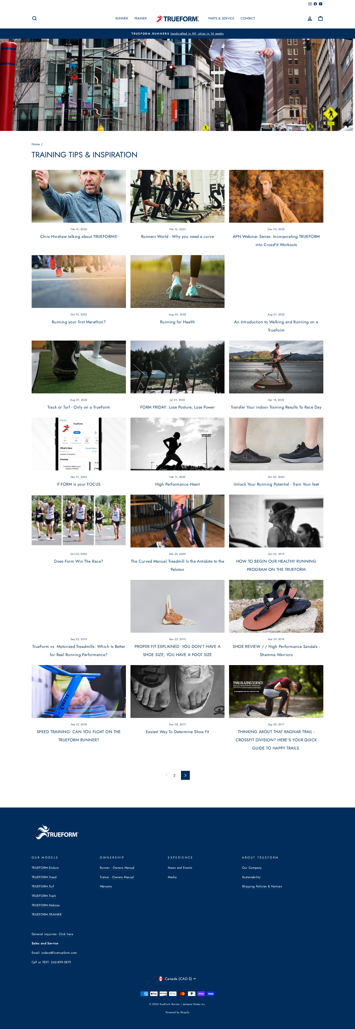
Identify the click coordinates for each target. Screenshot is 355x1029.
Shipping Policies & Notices (262, 886)
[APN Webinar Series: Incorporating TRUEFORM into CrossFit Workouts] (276, 196)
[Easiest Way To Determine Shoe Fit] (177, 691)
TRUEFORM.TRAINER (47, 914)
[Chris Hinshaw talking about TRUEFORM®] (79, 196)
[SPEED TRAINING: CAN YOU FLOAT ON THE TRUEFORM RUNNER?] (79, 691)
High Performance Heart (177, 484)
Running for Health (177, 322)
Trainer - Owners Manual (117, 877)
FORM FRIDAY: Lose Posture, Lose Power (177, 407)
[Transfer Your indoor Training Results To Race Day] (276, 367)
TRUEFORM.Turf (43, 886)
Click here (66, 934)
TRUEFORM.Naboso (46, 905)
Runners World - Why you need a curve (177, 237)
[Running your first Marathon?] (79, 281)
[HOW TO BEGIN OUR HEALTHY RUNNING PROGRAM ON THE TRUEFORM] (276, 521)
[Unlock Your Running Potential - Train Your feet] (276, 444)
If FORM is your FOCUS (78, 484)
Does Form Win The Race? (78, 561)
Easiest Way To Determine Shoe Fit (177, 732)
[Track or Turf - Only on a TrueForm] (79, 367)
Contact (248, 18)
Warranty (106, 886)
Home (36, 144)
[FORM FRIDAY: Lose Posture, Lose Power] (177, 367)
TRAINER (140, 18)
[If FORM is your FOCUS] (79, 444)
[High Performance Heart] (177, 444)
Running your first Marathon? (79, 322)
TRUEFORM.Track (44, 896)
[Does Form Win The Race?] (79, 521)
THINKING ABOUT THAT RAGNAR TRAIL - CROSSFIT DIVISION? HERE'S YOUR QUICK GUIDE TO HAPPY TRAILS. (276, 740)
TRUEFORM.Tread (44, 877)
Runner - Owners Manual (118, 867)
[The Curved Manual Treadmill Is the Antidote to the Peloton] (177, 521)
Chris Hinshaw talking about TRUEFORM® (79, 237)
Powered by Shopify (177, 1012)
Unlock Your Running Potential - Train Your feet (276, 484)
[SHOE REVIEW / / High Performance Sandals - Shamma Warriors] (276, 606)
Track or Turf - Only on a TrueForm (78, 407)
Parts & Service (221, 18)
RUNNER (121, 18)
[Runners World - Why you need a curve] (177, 196)
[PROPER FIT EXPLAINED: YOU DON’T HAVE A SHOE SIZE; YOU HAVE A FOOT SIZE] (177, 606)
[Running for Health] (177, 281)
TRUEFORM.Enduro (45, 867)
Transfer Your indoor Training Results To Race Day (276, 407)
